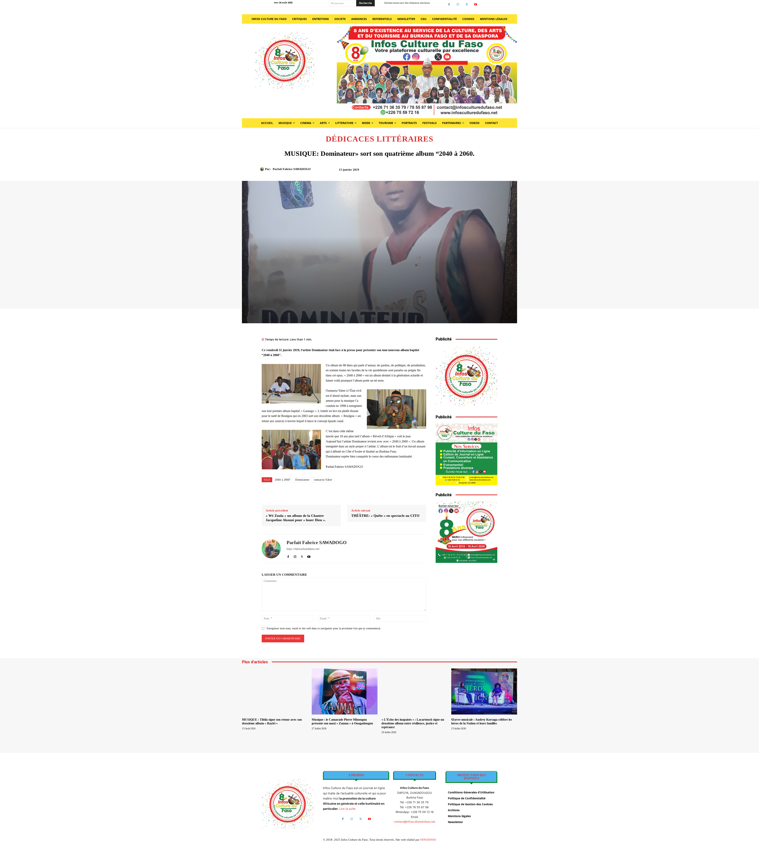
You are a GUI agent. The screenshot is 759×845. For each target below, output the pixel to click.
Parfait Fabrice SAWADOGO (292, 169)
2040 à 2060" (283, 479)
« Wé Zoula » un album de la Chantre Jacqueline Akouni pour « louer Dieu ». (296, 518)
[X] (466, 4)
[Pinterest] (457, 171)
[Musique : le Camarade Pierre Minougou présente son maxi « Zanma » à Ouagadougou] (345, 691)
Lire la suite (347, 809)
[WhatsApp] (466, 171)
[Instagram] (457, 4)
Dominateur (302, 479)
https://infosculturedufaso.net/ (303, 548)
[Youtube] (475, 4)
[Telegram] (484, 171)
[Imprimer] (475, 171)
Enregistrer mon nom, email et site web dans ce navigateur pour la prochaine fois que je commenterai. (324, 628)
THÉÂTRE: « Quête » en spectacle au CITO (385, 516)
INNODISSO (428, 839)
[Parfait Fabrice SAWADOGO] (262, 169)
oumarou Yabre (323, 479)
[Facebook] (449, 4)
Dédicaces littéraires (379, 139)
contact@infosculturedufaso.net (414, 821)
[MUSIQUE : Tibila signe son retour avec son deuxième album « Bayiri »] (275, 691)
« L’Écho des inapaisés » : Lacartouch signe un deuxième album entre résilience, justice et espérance (412, 723)
